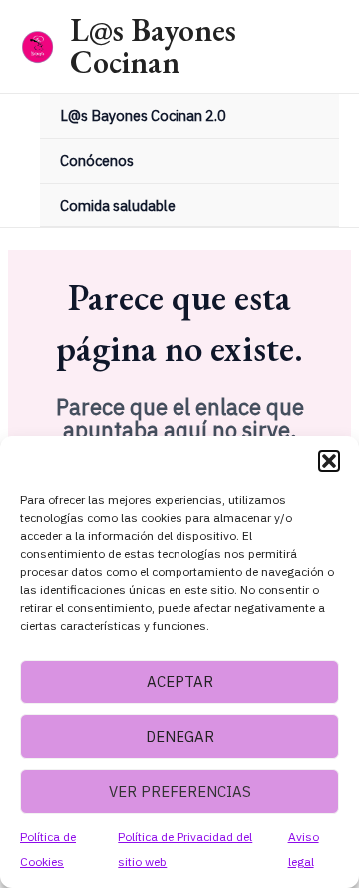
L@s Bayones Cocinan (153, 46)
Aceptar (180, 681)
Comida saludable (118, 205)
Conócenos (97, 160)
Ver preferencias (180, 791)
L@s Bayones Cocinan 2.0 (143, 115)
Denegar (180, 736)
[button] (329, 461)
